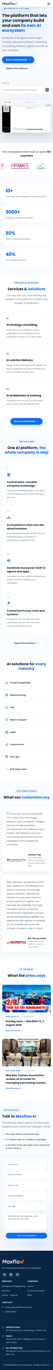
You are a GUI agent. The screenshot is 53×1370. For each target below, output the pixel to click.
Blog (30, 1295)
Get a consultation (26, 1235)
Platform (6, 1290)
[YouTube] (17, 1274)
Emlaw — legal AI (10, 1295)
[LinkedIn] (10, 1274)
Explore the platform (25, 643)
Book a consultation (16, 59)
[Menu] (48, 3)
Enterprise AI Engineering (13, 1286)
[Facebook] (4, 1274)
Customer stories (36, 1290)
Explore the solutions (17, 68)
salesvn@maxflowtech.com (18, 1307)
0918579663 (10, 1311)
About (30, 1286)
